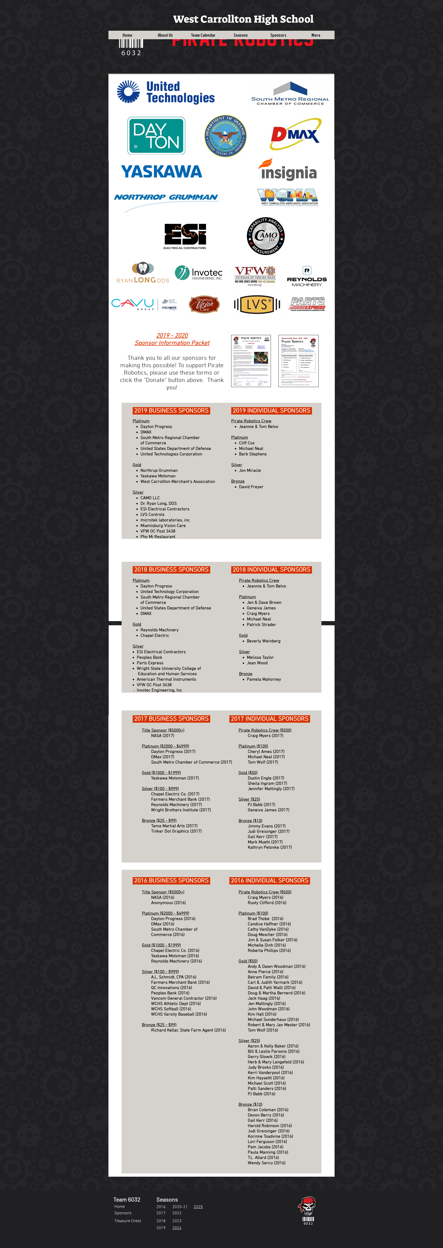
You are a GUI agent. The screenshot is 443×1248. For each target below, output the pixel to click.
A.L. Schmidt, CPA (167, 977)
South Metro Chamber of (174, 929)
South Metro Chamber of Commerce (185, 762)
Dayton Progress (167, 752)
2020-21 (180, 1207)
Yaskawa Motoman (169, 778)
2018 (161, 1221)
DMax (156, 924)
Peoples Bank (164, 993)
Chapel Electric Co (168, 794)
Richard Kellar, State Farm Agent (182, 1030)
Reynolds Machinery (170, 805)
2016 (161, 1207)
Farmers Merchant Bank (174, 799)
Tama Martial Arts (168, 826)
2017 (161, 1213)
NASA (156, 736)
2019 (161, 1228)
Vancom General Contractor (177, 998)
